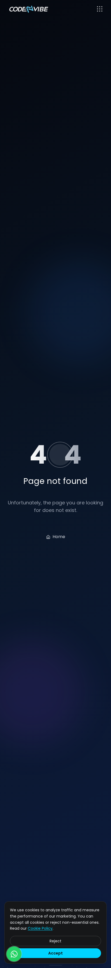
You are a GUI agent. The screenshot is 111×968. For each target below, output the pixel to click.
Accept (55, 953)
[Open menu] (99, 9)
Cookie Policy (40, 928)
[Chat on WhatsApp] (14, 954)
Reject (55, 941)
